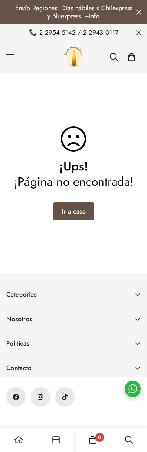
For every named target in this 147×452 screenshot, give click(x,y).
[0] (131, 57)
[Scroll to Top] (132, 409)
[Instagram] (40, 397)
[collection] (56, 440)
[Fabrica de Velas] (73, 57)
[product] (19, 440)
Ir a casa (74, 211)
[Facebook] (16, 397)
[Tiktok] (65, 397)
